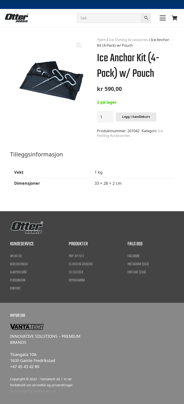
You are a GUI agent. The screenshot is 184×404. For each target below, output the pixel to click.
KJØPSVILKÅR (18, 272)
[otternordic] (16, 18)
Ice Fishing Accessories (128, 39)
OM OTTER (16, 256)
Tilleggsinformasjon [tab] (36, 154)
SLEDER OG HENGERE (81, 264)
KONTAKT (15, 289)
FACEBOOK (133, 256)
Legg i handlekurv (136, 116)
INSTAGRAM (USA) (138, 264)
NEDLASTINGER (19, 264)
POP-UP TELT (76, 256)
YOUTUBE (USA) (136, 272)
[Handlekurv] (174, 18)
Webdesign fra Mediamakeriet (33, 391)
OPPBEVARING (77, 280)
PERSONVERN (17, 280)
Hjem (101, 39)
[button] (162, 18)
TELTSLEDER (76, 272)
